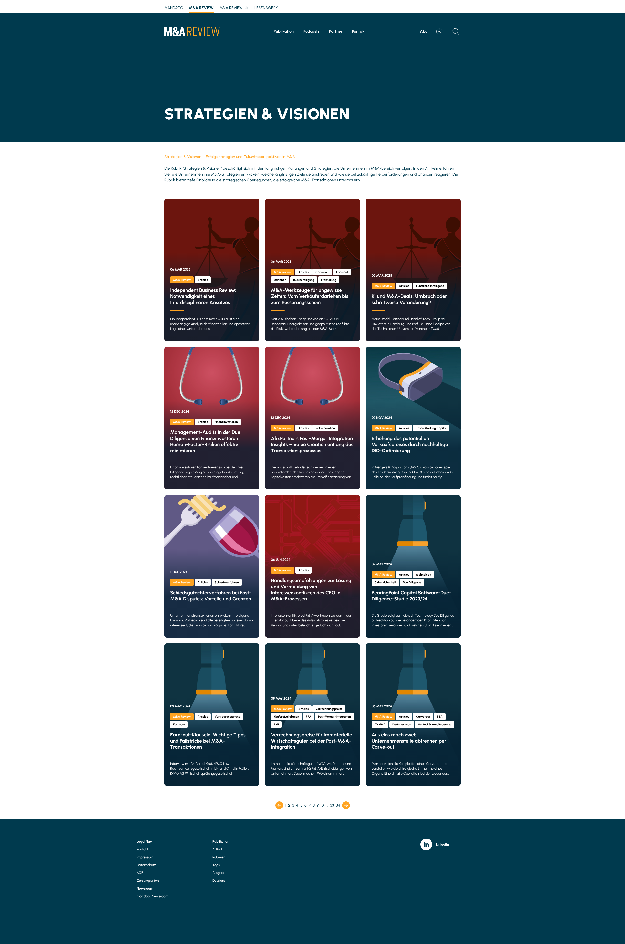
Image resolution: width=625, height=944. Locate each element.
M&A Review (201, 7)
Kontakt (359, 31)
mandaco (173, 7)
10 (322, 805)
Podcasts (311, 31)
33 (332, 805)
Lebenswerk (266, 7)
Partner (335, 31)
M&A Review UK (234, 7)
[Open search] (456, 31)
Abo (423, 31)
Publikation (284, 31)
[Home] (192, 31)
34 (338, 805)
